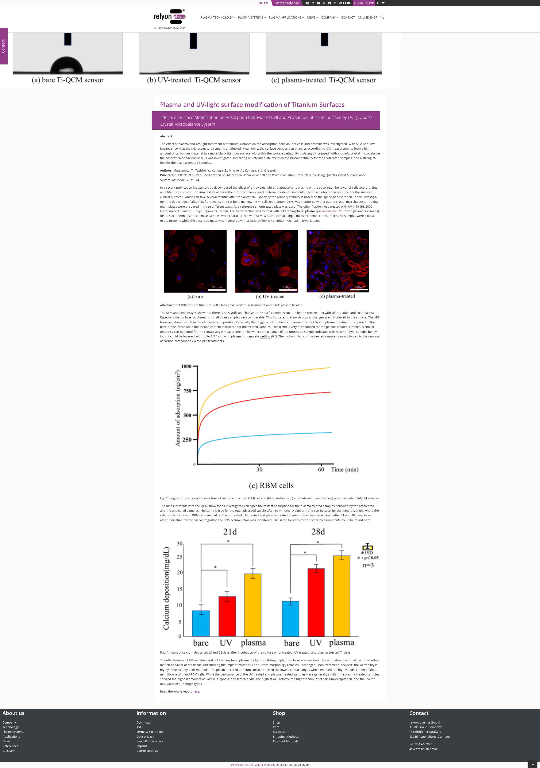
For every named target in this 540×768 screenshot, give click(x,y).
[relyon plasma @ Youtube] (307, 3)
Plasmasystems (13, 732)
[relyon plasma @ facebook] (318, 3)
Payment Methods (285, 741)
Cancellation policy (149, 741)
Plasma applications (285, 17)
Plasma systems (250, 17)
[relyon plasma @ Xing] (329, 3)
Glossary (9, 751)
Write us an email (425, 749)
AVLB (139, 727)
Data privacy (145, 736)
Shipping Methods (286, 736)
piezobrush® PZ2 (329, 211)
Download (143, 722)
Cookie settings (147, 751)
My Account (281, 732)
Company (328, 17)
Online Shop (364, 3)
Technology (11, 727)
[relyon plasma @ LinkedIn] (313, 3)
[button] (382, 18)
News (311, 17)
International (287, 2)
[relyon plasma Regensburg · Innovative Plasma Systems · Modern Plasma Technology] (170, 19)
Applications (11, 736)
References (10, 746)
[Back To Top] (532, 764)
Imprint (141, 746)
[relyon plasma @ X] (324, 3)
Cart (276, 727)
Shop (276, 722)
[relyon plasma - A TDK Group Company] (345, 3)
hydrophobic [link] (358, 332)
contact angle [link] (285, 216)
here (196, 691)
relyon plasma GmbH (265, 765)
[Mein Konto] (377, 3)
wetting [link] (265, 336)
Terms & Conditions (150, 732)
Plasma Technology (217, 17)
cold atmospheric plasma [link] (298, 211)
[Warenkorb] (383, 3)
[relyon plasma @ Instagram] (335, 3)
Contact (348, 17)
